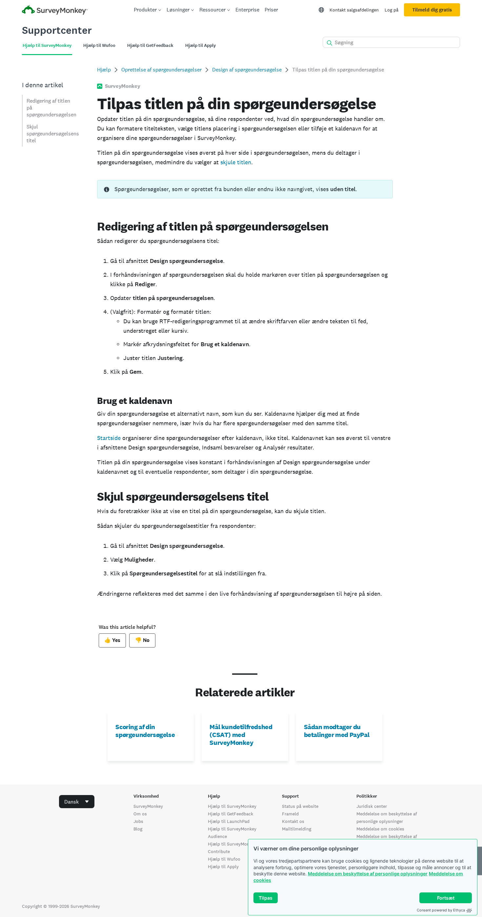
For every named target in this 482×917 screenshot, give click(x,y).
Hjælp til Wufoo (224, 859)
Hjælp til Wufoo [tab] (99, 45)
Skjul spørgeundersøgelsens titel (53, 133)
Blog (137, 829)
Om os (140, 814)
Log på (391, 10)
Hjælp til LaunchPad (229, 821)
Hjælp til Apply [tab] (200, 45)
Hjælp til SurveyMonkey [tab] (47, 45)
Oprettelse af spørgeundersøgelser (161, 69)
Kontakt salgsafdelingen (354, 10)
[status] (244, 189)
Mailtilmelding (296, 829)
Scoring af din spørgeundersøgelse (145, 731)
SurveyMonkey (148, 806)
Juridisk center (371, 806)
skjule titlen (235, 162)
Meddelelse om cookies (380, 829)
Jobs (138, 821)
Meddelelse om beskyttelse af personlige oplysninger (368, 873)
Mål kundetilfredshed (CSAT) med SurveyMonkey (241, 735)
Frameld (290, 814)
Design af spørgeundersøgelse (247, 69)
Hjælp (104, 69)
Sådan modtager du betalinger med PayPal (337, 731)
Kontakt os (293, 821)
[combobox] (76, 801)
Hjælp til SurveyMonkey (232, 806)
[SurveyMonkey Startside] (55, 10)
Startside (109, 438)
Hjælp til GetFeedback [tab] (150, 45)
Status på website (300, 806)
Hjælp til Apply (223, 866)
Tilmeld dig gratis (432, 10)
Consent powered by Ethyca (441, 910)
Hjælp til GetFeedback (230, 814)
